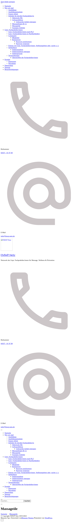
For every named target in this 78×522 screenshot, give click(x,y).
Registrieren (16, 40)
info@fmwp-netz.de (8, 236)
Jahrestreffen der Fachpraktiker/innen (25, 57)
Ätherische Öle (17, 18)
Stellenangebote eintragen (21, 52)
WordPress (48, 518)
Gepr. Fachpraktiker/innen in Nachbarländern (24, 34)
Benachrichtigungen (11, 69)
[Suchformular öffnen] (1, 499)
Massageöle (16, 26)
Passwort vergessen (22, 44)
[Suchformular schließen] (1, 504)
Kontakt (7, 59)
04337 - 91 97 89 (7, 153)
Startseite (8, 6)
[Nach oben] (2, 520)
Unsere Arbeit (13, 14)
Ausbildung (12, 10)
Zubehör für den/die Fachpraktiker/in (21, 16)
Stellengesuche (17, 54)
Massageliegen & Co (19, 24)
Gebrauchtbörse (17, 20)
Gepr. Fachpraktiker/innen (14, 30)
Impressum (12, 61)
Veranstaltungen (13, 56)
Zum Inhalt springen (8, 2)
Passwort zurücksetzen (24, 42)
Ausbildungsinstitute (15, 12)
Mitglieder (15, 38)
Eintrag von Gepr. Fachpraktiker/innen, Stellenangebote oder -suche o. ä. (33, 46)
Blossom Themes (27, 518)
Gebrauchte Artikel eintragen (26, 22)
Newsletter (12, 63)
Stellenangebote (17, 50)
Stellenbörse (12, 48)
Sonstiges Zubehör (18, 28)
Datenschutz (9, 65)
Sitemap (7, 67)
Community (12, 36)
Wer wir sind (9, 8)
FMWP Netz (8, 255)
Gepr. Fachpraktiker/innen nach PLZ (21, 32)
